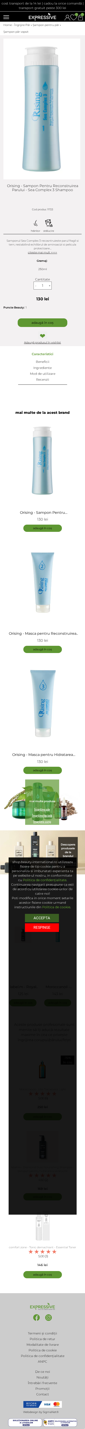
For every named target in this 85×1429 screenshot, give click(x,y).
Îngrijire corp (42, 822)
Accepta (42, 918)
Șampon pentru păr (46, 25)
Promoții (42, 1389)
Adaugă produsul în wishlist (42, 342)
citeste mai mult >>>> (42, 252)
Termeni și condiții (42, 1333)
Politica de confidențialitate (42, 1356)
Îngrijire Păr (22, 25)
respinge (42, 927)
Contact (42, 1394)
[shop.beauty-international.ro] (42, 16)
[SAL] (60, 1422)
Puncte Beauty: (13, 307)
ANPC (42, 1362)
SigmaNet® (51, 1412)
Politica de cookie (43, 1350)
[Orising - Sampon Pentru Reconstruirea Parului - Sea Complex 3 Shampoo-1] (41, 109)
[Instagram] (48, 1320)
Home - (8, 25)
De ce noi (42, 1372)
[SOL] (25, 1422)
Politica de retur (42, 1339)
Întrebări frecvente (42, 1383)
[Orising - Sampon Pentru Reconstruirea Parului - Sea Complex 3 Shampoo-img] (42, 460)
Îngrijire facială (42, 816)
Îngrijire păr (42, 809)
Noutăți (42, 1377)
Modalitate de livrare (43, 1345)
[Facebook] (37, 1320)
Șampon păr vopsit (16, 31)
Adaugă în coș (42, 323)
